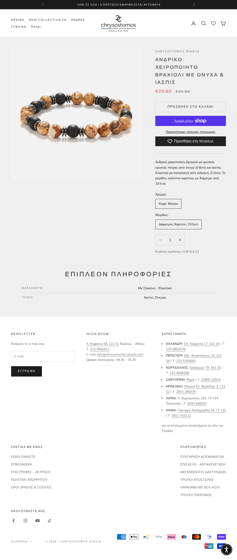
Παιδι (36, 26)
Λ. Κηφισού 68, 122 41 (102, 344)
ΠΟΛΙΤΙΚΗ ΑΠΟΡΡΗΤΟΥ (29, 480)
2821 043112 (181, 415)
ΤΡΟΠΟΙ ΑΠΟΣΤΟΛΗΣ (197, 480)
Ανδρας (78, 20)
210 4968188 (179, 373)
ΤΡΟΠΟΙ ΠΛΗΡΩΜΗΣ (196, 495)
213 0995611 (99, 349)
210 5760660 (186, 361)
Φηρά (190, 380)
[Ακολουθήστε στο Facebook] (13, 520)
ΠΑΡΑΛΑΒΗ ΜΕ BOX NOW (200, 487)
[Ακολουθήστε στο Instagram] (25, 520)
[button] (226, 549)
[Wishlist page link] (213, 23)
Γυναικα (18, 26)
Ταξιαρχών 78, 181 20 (205, 367)
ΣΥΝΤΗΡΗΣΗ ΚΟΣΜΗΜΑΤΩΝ (202, 457)
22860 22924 (210, 380)
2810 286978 (186, 392)
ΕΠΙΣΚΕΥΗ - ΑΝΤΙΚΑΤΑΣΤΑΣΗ (202, 464)
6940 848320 (197, 403)
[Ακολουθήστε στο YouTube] (37, 520)
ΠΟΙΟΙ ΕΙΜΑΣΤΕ (23, 457)
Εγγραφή (26, 371)
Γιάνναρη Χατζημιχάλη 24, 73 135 (202, 410)
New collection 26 (47, 20)
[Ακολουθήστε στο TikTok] (49, 520)
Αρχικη (17, 20)
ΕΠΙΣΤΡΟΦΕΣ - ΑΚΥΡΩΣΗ (30, 472)
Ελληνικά (19, 541)
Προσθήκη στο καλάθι (191, 107)
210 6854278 (175, 349)
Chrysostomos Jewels (177, 51)
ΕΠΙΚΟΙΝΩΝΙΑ (21, 464)
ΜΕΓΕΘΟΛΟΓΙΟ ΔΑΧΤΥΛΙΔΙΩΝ (203, 472)
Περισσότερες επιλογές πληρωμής (190, 132)
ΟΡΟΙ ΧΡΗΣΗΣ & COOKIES (31, 487)
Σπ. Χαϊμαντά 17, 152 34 (201, 344)
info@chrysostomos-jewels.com (120, 354)
